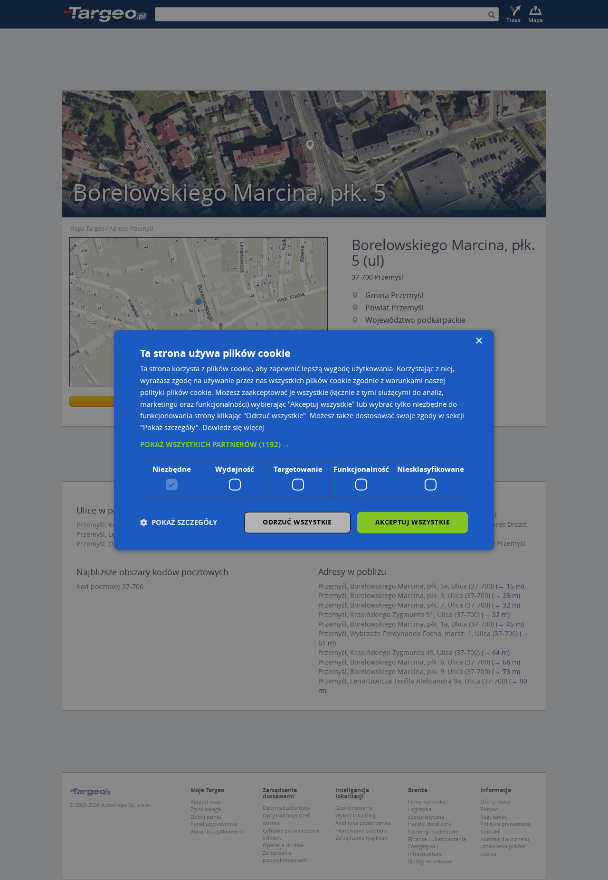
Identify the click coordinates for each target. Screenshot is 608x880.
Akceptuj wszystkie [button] (412, 522)
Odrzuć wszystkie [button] (297, 522)
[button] (304, 444)
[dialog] (304, 440)
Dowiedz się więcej (233, 427)
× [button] (478, 341)
